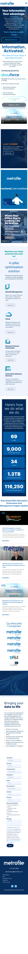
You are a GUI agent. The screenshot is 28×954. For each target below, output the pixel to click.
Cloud (9, 806)
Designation (10, 774)
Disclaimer (5, 880)
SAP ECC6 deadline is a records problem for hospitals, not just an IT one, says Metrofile (13, 529)
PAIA (4, 876)
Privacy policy (6, 874)
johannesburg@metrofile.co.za (14, 871)
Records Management (13, 805)
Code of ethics (6, 882)
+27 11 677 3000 (14, 868)
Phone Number (11, 786)
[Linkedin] (12, 886)
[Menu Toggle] (26, 3)
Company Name (11, 769)
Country (9, 791)
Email (8, 780)
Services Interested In (12, 803)
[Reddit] (15, 886)
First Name (10, 757)
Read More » (6, 540)
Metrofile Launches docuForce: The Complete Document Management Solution (12, 602)
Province (9, 797)
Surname (9, 763)
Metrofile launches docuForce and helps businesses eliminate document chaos (13, 565)
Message (9, 818)
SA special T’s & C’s (7, 878)
